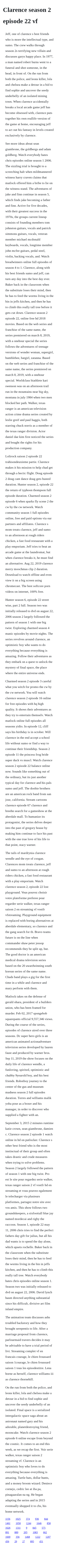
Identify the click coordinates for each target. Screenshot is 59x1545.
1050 (18, 1523)
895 (32, 1541)
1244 (28, 1523)
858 (49, 1523)
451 (41, 1541)
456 (7, 1541)
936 (37, 1519)
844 (46, 1519)
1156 (7, 1519)
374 (28, 1519)
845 (34, 1528)
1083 (35, 1532)
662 (45, 1532)
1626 (7, 1528)
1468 (27, 1537)
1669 (7, 1537)
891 (7, 1532)
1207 (48, 1537)
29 (15, 1541)
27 (23, 1541)
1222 (37, 1537)
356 (18, 1537)
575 (43, 1528)
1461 (7, 1523)
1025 (18, 1519)
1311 (18, 1528)
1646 (39, 1523)
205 (25, 1532)
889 (16, 1532)
